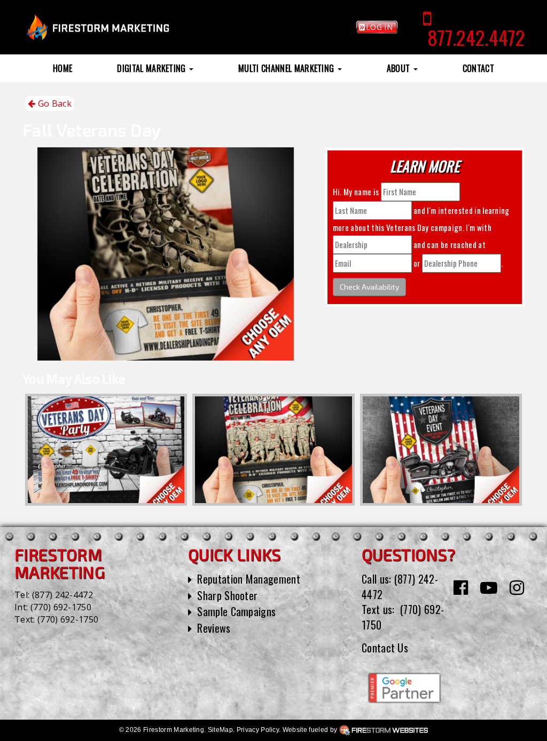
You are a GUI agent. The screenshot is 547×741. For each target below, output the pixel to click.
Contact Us (385, 648)
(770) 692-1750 (60, 607)
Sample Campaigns (236, 611)
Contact (478, 68)
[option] (106, 450)
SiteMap (220, 730)
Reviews (213, 628)
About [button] (399, 68)
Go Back (53, 103)
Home (62, 68)
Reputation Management (248, 579)
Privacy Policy (258, 730)
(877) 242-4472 (62, 595)
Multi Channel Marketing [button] (287, 68)
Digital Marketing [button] (152, 68)
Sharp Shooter (227, 595)
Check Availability (369, 286)
